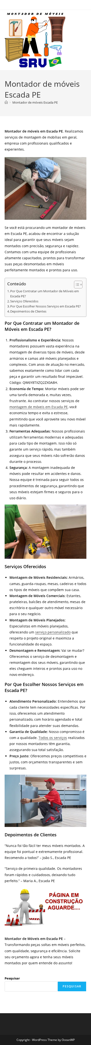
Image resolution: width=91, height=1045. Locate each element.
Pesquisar (12, 978)
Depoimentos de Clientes (28, 311)
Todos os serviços (53, 737)
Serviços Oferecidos (24, 301)
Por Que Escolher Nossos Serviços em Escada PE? (45, 306)
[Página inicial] (6, 102)
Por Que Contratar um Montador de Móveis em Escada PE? (44, 293)
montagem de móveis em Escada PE (38, 407)
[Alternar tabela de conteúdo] (75, 284)
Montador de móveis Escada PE (35, 102)
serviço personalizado (53, 632)
